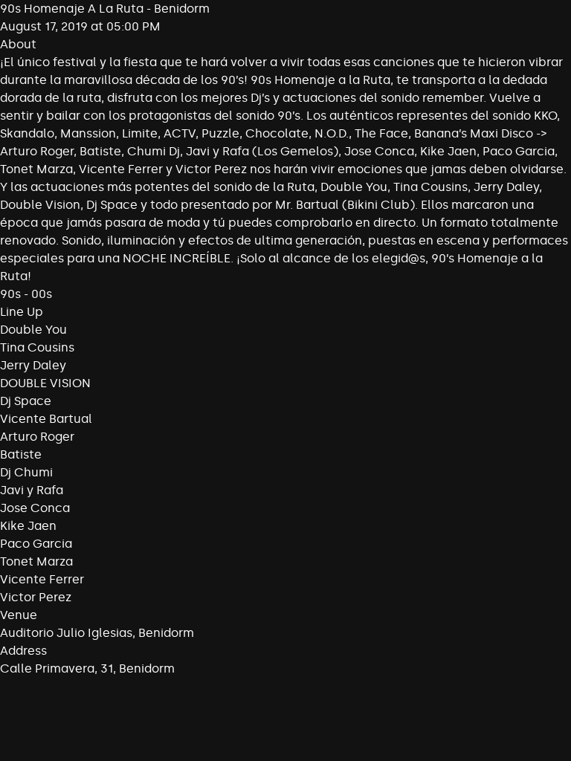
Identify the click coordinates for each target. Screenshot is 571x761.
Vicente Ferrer (42, 579)
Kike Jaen (28, 526)
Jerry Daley (33, 365)
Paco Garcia (36, 544)
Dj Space (25, 401)
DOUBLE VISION (45, 383)
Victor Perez (35, 597)
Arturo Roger (37, 437)
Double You (33, 330)
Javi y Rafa (31, 490)
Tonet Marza (36, 561)
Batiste (21, 454)
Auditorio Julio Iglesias (66, 633)
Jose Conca (35, 508)
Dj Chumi (26, 472)
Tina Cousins (37, 347)
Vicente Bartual (46, 419)
